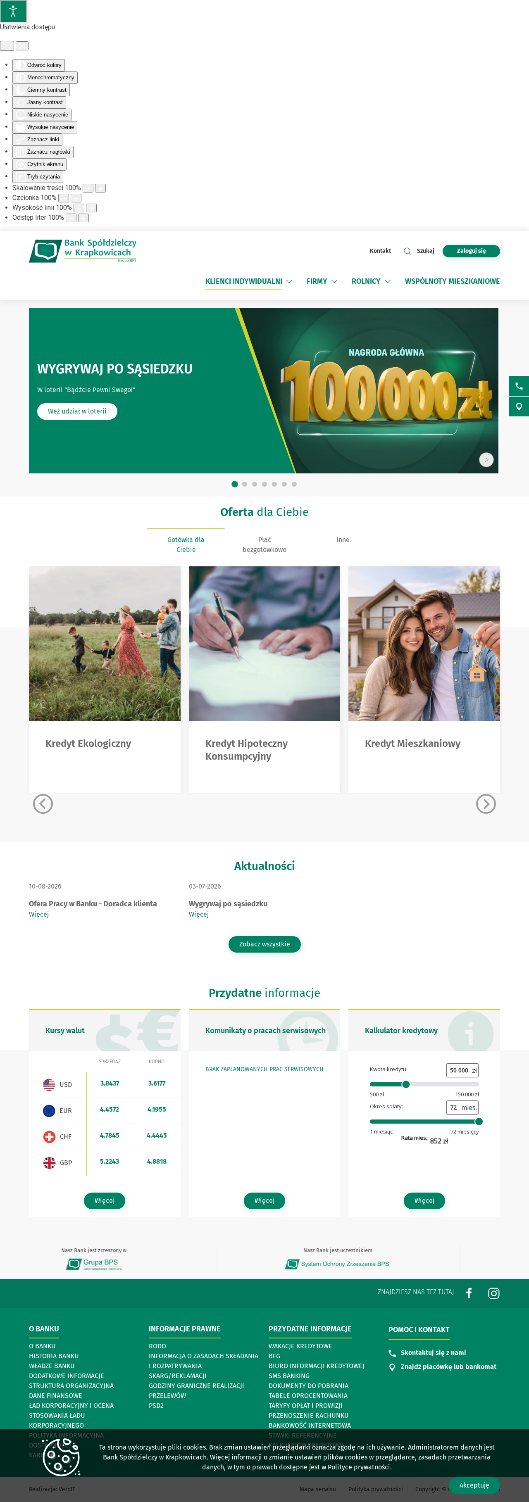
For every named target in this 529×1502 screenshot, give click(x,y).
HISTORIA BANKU (54, 1356)
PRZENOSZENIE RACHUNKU (309, 1415)
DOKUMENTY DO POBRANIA (308, 1386)
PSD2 (156, 1405)
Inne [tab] (343, 540)
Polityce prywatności (359, 1467)
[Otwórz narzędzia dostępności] (13, 11)
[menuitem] (249, 281)
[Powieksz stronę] (100, 188)
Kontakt (380, 250)
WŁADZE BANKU (52, 1366)
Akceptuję (474, 1485)
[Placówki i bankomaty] (519, 406)
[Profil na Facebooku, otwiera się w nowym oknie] (469, 1293)
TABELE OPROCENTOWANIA (308, 1396)
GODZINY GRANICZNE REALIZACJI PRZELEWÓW (196, 1391)
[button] (289, 281)
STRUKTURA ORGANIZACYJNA (71, 1386)
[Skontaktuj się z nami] (519, 386)
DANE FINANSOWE (55, 1396)
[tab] (234, 484)
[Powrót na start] (82, 251)
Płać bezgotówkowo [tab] (264, 545)
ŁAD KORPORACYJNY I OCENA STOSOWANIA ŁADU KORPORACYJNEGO (71, 1415)
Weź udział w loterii (77, 411)
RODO (157, 1346)
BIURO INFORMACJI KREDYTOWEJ (317, 1366)
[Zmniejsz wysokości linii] (79, 208)
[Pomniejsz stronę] (88, 188)
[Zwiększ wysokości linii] (91, 208)
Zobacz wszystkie (264, 944)
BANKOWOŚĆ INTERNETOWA (310, 1425)
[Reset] (7, 46)
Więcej (39, 914)
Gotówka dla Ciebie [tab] (186, 545)
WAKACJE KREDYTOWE (300, 1346)
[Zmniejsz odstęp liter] (71, 218)
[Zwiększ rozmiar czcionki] (76, 198)
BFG (274, 1356)
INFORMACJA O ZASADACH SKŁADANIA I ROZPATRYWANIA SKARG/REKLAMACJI (203, 1366)
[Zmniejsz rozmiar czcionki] (63, 198)
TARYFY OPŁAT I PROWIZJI (306, 1405)
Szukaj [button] (425, 250)
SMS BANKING (289, 1376)
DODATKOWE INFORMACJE (66, 1376)
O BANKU (42, 1346)
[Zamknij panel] (22, 45)
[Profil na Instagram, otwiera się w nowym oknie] (494, 1293)
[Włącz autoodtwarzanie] (486, 459)
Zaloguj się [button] (471, 250)
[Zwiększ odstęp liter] (83, 218)
